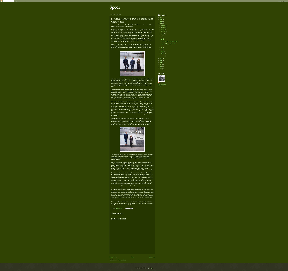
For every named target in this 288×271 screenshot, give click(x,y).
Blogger (150, 268)
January (163, 55)
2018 (161, 23)
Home (132, 257)
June (162, 38)
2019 (161, 21)
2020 (161, 19)
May (162, 47)
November (163, 27)
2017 (161, 58)
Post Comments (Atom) (121, 260)
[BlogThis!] (127, 208)
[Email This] (126, 208)
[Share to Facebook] (130, 208)
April (162, 49)
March (162, 51)
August (162, 33)
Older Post (152, 257)
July (162, 35)
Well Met (162, 39)
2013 (161, 66)
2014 (161, 64)
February (163, 53)
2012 (161, 68)
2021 (161, 17)
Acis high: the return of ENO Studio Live (169, 41)
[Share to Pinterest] (132, 208)
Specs (115, 7)
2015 (161, 62)
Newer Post (113, 257)
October (163, 29)
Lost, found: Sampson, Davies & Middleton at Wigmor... (168, 44)
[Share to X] (129, 208)
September (163, 31)
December (163, 25)
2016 (161, 60)
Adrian (161, 82)
